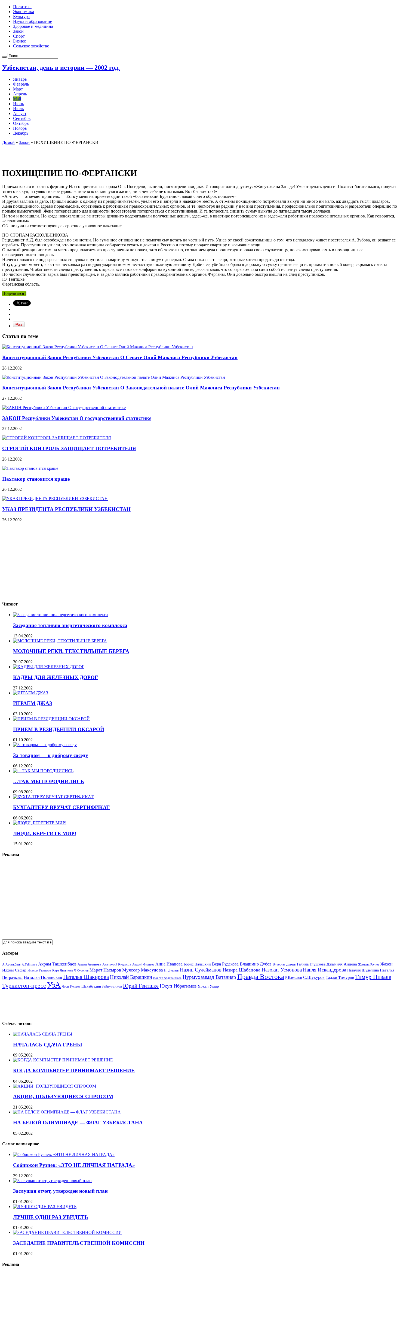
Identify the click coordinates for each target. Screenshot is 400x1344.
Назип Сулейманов (200, 970)
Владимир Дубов (256, 964)
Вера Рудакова (225, 964)
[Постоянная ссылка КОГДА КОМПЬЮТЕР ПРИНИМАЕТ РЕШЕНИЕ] (63, 1060)
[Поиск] (4, 57)
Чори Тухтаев (71, 986)
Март (18, 89)
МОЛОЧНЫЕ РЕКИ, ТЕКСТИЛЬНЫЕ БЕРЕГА (71, 651)
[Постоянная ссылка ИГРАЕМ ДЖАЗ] (30, 693)
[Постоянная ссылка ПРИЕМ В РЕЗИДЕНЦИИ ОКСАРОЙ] (51, 718)
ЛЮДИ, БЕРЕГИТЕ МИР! (44, 833)
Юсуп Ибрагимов (178, 986)
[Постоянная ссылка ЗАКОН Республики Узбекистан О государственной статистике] (64, 407)
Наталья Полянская (43, 977)
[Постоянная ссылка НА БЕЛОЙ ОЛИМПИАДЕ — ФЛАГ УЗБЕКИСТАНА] (67, 1112)
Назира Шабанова (241, 970)
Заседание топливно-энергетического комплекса (70, 625)
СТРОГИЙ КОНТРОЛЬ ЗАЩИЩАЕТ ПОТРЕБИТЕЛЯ (69, 448)
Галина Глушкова (311, 964)
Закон (18, 31)
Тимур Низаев (373, 976)
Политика (22, 6)
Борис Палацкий (197, 964)
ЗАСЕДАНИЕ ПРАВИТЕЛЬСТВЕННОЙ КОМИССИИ (78, 1243)
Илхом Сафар (14, 970)
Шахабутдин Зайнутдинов (101, 986)
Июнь (18, 103)
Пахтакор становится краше (36, 479)
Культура (21, 16)
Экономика (23, 11)
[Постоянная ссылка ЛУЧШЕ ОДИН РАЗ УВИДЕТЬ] (44, 1206)
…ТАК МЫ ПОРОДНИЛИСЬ (48, 781)
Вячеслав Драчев (284, 964)
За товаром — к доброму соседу (50, 755)
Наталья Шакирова (86, 977)
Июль (18, 108)
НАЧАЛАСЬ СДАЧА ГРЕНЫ (47, 1045)
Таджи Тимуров (340, 977)
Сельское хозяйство (31, 46)
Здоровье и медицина (33, 26)
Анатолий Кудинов (116, 964)
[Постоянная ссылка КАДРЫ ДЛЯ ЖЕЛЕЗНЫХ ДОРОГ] (48, 666)
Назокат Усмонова (281, 970)
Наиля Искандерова (324, 970)
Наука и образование (32, 21)
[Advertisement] (66, 153)
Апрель (20, 94)
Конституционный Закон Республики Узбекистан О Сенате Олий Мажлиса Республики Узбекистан (120, 357)
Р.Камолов (293, 978)
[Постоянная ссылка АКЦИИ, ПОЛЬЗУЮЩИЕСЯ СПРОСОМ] (54, 1086)
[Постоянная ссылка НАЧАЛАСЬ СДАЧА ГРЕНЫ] (42, 1034)
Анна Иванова (169, 964)
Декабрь (20, 133)
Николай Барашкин (131, 977)
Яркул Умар (208, 986)
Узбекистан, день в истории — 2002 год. (61, 67)
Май (17, 98)
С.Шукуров (314, 977)
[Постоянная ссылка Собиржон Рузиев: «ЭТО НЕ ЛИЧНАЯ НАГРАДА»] (64, 1154)
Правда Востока (260, 976)
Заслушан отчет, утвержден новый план (60, 1191)
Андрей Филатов (143, 964)
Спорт (19, 36)
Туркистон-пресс (24, 985)
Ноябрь (20, 128)
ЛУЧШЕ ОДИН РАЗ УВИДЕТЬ (50, 1217)
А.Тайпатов (29, 964)
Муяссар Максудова (142, 970)
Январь (20, 79)
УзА (54, 984)
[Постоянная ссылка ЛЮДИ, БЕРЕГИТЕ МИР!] (39, 823)
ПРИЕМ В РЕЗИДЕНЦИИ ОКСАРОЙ (58, 729)
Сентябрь (21, 118)
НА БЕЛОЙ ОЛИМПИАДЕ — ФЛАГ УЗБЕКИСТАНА (78, 1122)
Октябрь (21, 123)
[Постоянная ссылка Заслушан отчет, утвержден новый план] (52, 1180)
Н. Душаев (171, 970)
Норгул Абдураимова (167, 977)
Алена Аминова (89, 964)
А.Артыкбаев (11, 964)
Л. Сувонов (81, 970)
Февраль (21, 84)
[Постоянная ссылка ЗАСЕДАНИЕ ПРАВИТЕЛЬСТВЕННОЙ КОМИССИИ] (67, 1232)
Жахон (386, 964)
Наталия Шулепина (363, 970)
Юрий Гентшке (141, 986)
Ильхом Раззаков (39, 970)
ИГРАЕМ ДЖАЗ (32, 703)
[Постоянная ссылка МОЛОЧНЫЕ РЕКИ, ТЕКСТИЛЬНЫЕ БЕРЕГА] (60, 640)
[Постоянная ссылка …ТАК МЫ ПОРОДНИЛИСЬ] (43, 770)
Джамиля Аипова (342, 964)
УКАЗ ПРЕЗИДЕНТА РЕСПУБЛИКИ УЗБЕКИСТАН (66, 509)
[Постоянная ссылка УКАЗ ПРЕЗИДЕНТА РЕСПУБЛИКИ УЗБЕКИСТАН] (55, 498)
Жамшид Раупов (368, 964)
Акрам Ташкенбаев (57, 964)
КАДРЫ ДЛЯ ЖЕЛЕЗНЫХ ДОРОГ (55, 677)
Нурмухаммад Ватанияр (209, 977)
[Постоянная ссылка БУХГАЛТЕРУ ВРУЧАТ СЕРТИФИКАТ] (53, 796)
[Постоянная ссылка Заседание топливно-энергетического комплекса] (60, 614)
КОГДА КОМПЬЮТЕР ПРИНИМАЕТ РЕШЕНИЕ (74, 1070)
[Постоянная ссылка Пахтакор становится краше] (30, 468)
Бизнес (19, 41)
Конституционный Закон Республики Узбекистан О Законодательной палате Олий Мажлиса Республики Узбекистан (141, 388)
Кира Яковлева (62, 970)
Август (19, 113)
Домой (8, 142)
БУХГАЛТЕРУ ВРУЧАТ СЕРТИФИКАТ (61, 807)
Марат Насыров (105, 970)
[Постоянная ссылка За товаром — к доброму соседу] (45, 744)
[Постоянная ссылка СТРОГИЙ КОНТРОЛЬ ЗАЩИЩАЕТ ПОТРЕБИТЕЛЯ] (56, 437)
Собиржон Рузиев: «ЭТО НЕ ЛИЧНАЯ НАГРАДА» (74, 1165)
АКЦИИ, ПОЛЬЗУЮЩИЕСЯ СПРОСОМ (63, 1096)
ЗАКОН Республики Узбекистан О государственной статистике (76, 418)
